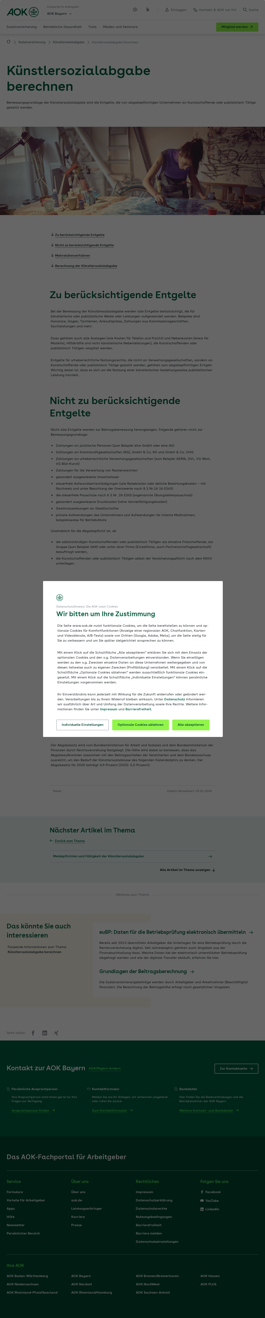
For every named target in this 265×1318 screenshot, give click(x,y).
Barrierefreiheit (138, 709)
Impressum (108, 709)
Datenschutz (174, 699)
